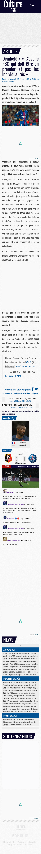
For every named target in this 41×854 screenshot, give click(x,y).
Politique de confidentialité (27, 842)
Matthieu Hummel (8, 81)
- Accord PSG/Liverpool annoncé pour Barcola (21, 664)
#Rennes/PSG (7, 393)
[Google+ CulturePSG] (21, 835)
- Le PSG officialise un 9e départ (17, 724)
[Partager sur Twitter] (36, 389)
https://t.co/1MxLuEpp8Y (24, 366)
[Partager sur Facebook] (32, 389)
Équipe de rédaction (15, 844)
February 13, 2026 (13, 376)
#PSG (28, 362)
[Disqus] (20, 517)
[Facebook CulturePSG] (13, 835)
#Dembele (26, 393)
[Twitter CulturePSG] (17, 835)
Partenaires (29, 844)
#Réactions (18, 393)
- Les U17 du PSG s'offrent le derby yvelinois (22, 682)
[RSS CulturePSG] (26, 835)
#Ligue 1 (35, 393)
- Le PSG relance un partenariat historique (19, 693)
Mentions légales (9, 842)
